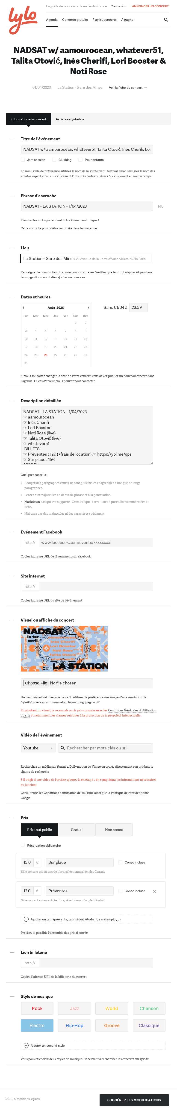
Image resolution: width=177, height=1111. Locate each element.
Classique (149, 1025)
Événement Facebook (41, 532)
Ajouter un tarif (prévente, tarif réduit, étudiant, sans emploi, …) (76, 919)
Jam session (36, 160)
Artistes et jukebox (70, 119)
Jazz (74, 1008)
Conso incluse (135, 862)
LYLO (23, 20)
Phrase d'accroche (38, 196)
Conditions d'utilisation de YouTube (69, 793)
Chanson (149, 1008)
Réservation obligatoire (44, 845)
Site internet (33, 576)
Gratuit (77, 829)
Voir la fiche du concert (125, 87)
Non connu (114, 829)
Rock (37, 1008)
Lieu (25, 248)
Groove (112, 1025)
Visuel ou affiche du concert (47, 620)
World (112, 1008)
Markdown (32, 502)
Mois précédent (23, 307)
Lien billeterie (34, 952)
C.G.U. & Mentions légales (22, 1099)
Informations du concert (29, 119)
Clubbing (65, 160)
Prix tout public (39, 829)
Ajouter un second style (48, 1045)
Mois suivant (88, 307)
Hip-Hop (74, 1025)
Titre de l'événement (40, 139)
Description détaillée (41, 400)
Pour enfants (94, 160)
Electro (37, 1025)
